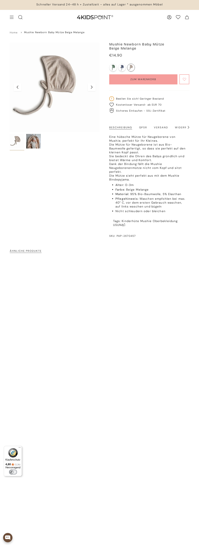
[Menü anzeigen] (12, 17)
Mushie (146, 221)
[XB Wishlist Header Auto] (178, 17)
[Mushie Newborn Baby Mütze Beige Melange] (131, 67)
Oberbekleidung (165, 221)
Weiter (92, 87)
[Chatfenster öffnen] (7, 537)
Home (14, 32)
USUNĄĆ (119, 225)
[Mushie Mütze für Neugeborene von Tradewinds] (122, 67)
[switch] (13, 472)
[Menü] (19, 448)
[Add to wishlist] (184, 79)
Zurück (17, 87)
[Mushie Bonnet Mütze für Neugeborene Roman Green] (113, 67)
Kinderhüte (130, 221)
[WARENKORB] (186, 17)
